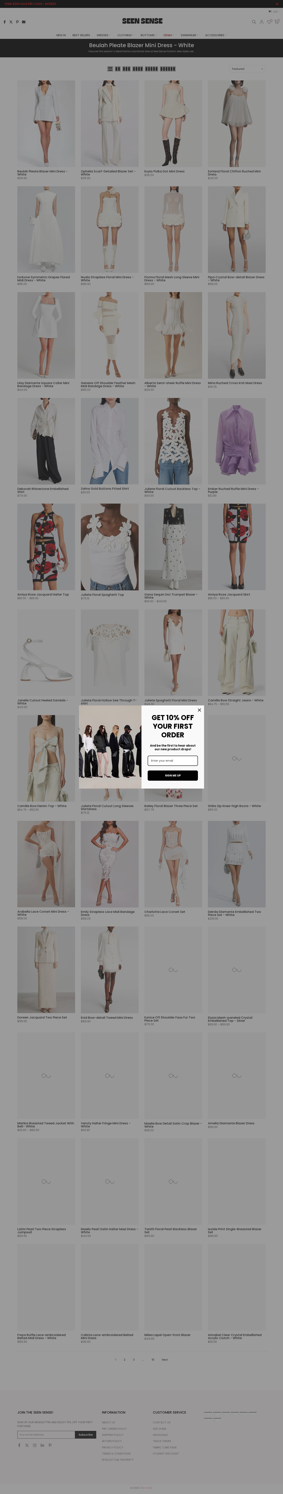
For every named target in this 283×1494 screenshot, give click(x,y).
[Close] (199, 710)
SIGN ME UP (173, 775)
